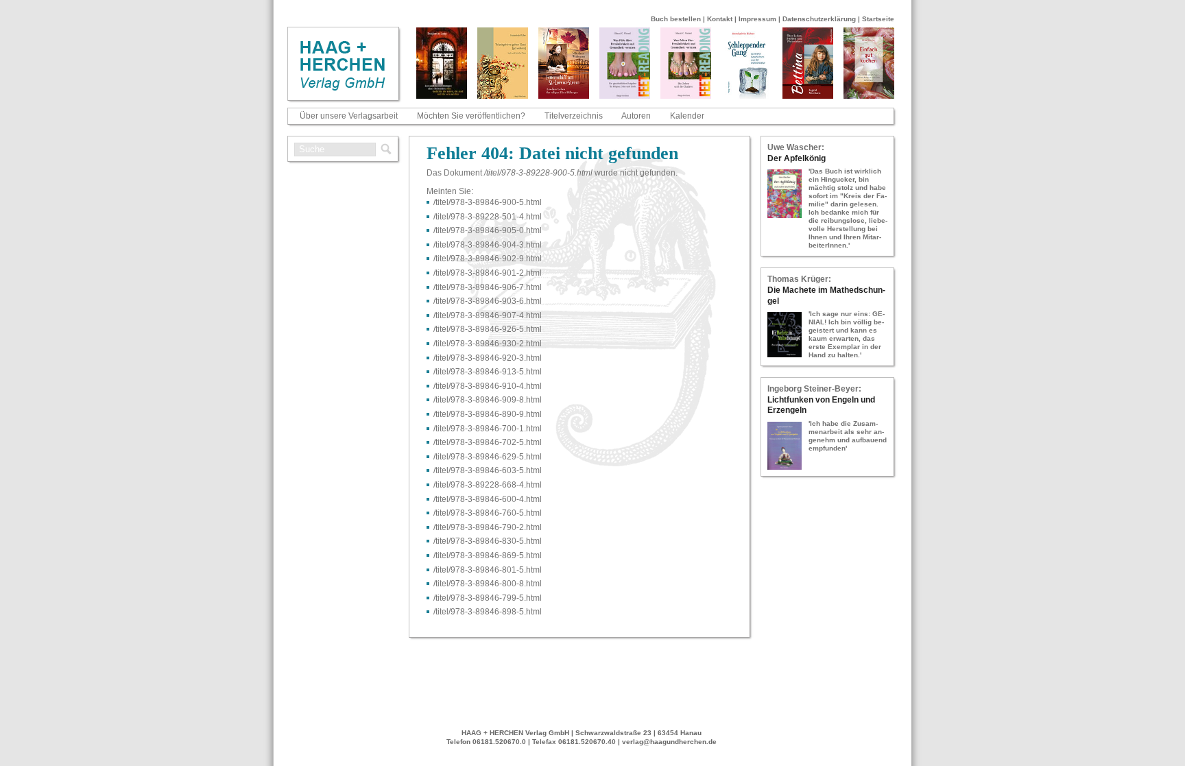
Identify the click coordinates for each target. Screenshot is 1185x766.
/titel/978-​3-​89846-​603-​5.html (487, 470)
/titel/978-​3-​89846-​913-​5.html (487, 371)
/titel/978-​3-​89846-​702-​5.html (487, 442)
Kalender (687, 116)
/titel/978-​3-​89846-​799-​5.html (487, 598)
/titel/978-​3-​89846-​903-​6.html (487, 301)
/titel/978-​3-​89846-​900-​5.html (487, 202)
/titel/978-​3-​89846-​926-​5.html (487, 329)
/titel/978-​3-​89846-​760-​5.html (487, 513)
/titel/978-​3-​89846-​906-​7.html (487, 287)
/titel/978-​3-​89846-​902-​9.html (487, 258)
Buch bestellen (676, 19)
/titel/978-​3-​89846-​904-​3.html (487, 245)
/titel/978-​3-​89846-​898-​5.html (487, 612)
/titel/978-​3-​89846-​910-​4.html (487, 386)
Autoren (636, 116)
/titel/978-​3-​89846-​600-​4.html (487, 499)
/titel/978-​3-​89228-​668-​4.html (487, 485)
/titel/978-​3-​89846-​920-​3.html (487, 358)
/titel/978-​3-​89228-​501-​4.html (487, 217)
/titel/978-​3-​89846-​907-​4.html (487, 315)
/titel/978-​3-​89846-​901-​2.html (487, 273)
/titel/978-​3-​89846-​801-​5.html (487, 570)
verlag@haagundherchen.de (669, 741)
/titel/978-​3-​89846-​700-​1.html (487, 428)
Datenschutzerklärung (819, 19)
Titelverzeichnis (573, 116)
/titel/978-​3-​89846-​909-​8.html (487, 400)
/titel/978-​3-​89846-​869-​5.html (487, 555)
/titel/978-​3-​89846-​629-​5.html (487, 457)
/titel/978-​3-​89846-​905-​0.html (487, 230)
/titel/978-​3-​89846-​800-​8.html (487, 583)
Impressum (757, 19)
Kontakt (719, 19)
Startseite (878, 19)
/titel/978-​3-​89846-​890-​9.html (487, 414)
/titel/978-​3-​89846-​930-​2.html (487, 343)
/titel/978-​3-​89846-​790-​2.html (487, 527)
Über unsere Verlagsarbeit (349, 116)
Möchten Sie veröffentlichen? (471, 116)
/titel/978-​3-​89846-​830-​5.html (487, 541)
